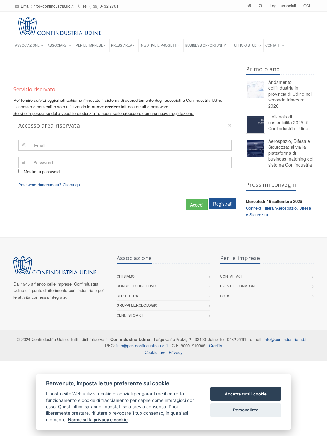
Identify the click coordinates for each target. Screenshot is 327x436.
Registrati (222, 203)
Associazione (27, 45)
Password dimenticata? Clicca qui (49, 185)
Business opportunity (205, 45)
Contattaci (231, 276)
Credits (215, 345)
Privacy (176, 352)
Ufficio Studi (245, 45)
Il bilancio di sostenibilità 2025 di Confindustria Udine (288, 122)
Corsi (225, 295)
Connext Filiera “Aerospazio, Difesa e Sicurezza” (278, 211)
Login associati (283, 5)
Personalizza (246, 409)
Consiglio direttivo (136, 285)
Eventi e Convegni (237, 285)
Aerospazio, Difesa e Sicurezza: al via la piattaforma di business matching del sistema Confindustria (290, 153)
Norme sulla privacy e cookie (98, 419)
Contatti (273, 45)
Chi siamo (126, 276)
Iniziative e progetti (158, 45)
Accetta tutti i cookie (246, 393)
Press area (121, 45)
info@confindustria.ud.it (53, 6)
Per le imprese (89, 45)
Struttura (127, 295)
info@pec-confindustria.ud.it (142, 345)
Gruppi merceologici (137, 305)
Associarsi (58, 45)
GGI (306, 5)
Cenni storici (130, 315)
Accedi (196, 204)
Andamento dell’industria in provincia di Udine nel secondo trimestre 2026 (290, 94)
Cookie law (155, 352)
